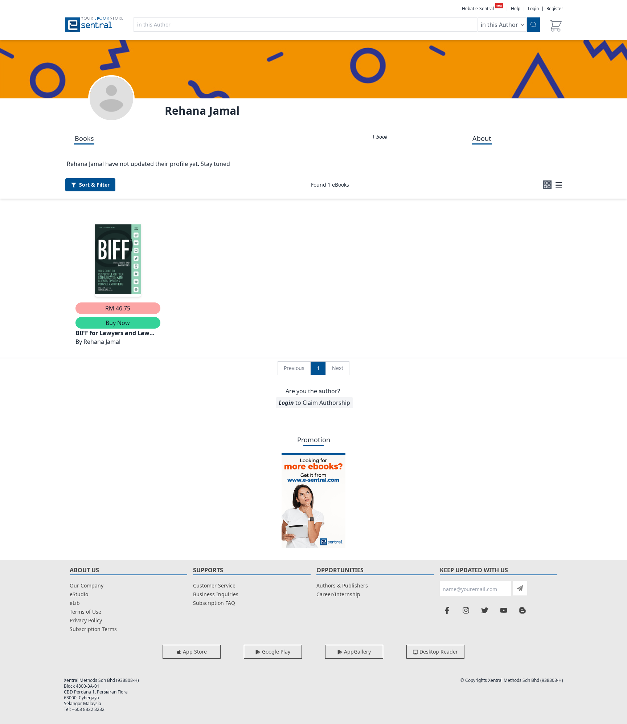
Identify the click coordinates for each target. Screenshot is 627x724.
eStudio (79, 594)
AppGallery (357, 651)
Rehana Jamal (202, 110)
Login (533, 8)
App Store (194, 651)
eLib (75, 602)
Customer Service (214, 585)
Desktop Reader (438, 651)
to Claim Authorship (314, 403)
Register (554, 8)
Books (84, 138)
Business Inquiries (215, 594)
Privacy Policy (86, 620)
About (481, 138)
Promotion (313, 439)
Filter (94, 184)
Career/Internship (338, 594)
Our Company (86, 585)
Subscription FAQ (214, 602)
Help (515, 9)
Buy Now (118, 323)
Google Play (275, 651)
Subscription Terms (93, 629)
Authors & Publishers (342, 585)
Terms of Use (85, 611)
